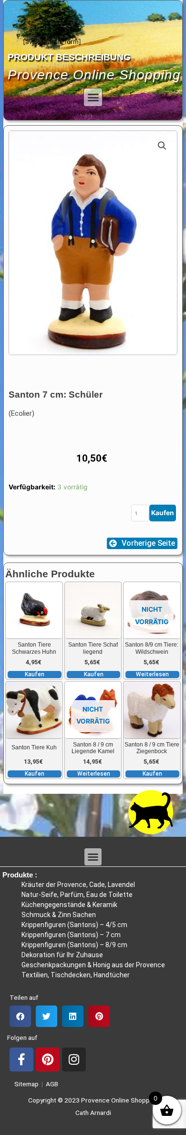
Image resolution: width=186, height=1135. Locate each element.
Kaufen (162, 513)
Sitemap (25, 1084)
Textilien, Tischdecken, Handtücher (75, 975)
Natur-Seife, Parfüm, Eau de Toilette (77, 894)
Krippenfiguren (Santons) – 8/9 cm (74, 945)
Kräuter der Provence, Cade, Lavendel (78, 884)
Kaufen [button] (34, 674)
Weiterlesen (152, 674)
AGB (52, 1084)
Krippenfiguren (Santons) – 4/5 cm (74, 925)
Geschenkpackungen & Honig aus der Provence (93, 965)
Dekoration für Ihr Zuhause (62, 955)
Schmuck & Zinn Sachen (58, 915)
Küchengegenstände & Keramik (69, 904)
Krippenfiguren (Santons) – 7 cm (71, 935)
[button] (93, 97)
